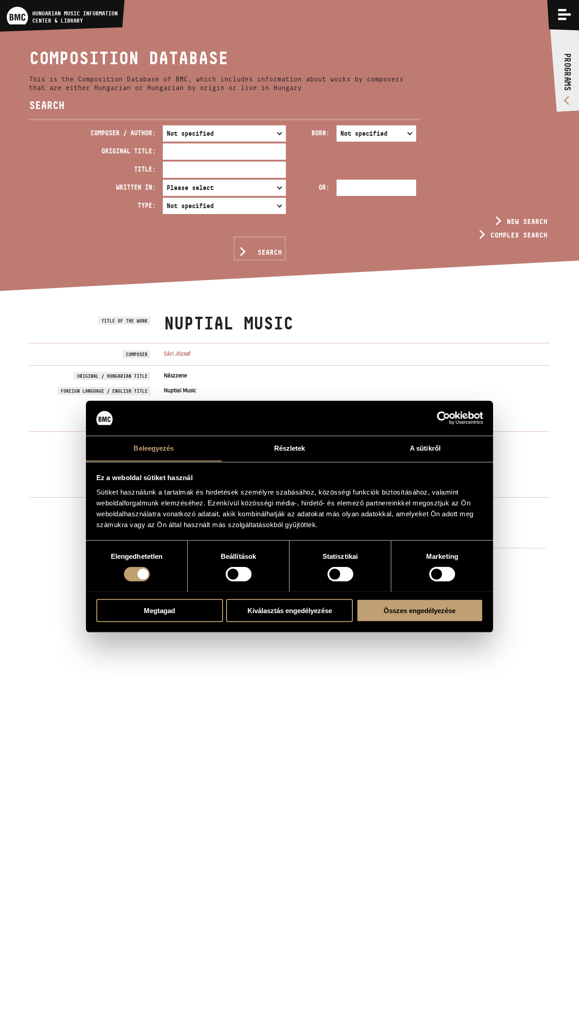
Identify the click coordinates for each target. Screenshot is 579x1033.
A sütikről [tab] (425, 448)
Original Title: (128, 151)
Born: (320, 133)
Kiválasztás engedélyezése (289, 610)
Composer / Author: (123, 133)
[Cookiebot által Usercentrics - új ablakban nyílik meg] (443, 418)
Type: (147, 205)
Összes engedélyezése (420, 610)
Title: (145, 169)
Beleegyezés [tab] (153, 448)
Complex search (518, 235)
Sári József (177, 353)
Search (269, 252)
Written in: (136, 187)
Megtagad (159, 610)
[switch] (239, 573)
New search (527, 221)
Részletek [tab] (289, 448)
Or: (323, 187)
